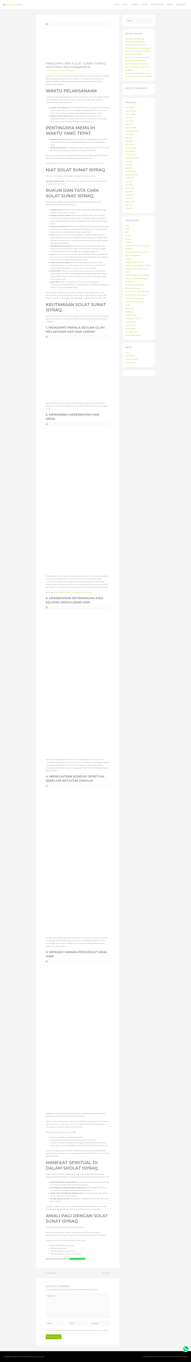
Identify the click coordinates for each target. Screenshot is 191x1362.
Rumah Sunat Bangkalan (134, 285)
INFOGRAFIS (181, 4)
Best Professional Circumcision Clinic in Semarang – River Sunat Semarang (137, 67)
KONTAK (170, 4)
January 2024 (130, 151)
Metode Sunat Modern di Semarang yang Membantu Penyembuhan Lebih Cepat (136, 42)
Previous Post (49, 1273)
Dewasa (128, 236)
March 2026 (129, 108)
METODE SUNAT (157, 4)
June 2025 (129, 121)
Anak (127, 226)
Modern (128, 259)
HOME (116, 4)
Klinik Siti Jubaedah (132, 255)
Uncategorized (131, 332)
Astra (186, 1357)
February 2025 (130, 128)
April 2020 (129, 198)
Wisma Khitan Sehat (133, 335)
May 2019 (128, 205)
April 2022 (129, 168)
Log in (127, 352)
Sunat (127, 305)
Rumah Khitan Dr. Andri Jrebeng (137, 275)
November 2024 (131, 131)
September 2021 (131, 175)
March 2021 (129, 188)
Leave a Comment (53, 70)
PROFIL (125, 4)
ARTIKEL (144, 4)
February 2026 (130, 111)
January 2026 (130, 114)
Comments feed (131, 359)
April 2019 (129, 208)
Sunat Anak (129, 308)
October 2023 (130, 155)
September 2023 (131, 158)
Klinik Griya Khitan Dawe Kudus (137, 252)
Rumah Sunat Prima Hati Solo (136, 295)
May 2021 (128, 181)
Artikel (63, 70)
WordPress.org (130, 362)
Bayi (127, 232)
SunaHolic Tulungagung (134, 302)
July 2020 (129, 191)
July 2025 (128, 118)
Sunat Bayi (129, 312)
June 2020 (129, 195)
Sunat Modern (130, 325)
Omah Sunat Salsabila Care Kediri (137, 265)
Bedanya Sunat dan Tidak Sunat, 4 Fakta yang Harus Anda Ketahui (79, 163)
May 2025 (129, 124)
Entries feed (129, 356)
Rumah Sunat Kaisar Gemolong (137, 292)
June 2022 (129, 165)
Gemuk (128, 239)
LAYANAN (134, 4)
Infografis (128, 242)
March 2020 (129, 202)
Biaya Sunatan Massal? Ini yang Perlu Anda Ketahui (73, 592)
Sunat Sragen (130, 329)
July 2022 (128, 161)
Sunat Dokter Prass (132, 318)
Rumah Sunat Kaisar (133, 288)
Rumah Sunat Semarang (134, 298)
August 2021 (129, 178)
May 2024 (129, 138)
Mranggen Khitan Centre (134, 262)
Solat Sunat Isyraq (56, 76)
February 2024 (130, 148)
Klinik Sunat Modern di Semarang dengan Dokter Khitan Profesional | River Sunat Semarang (138, 51)
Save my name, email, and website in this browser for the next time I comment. (78, 1330)
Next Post (107, 1273)
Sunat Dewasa (130, 315)
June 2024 (129, 134)
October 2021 (130, 171)
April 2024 (129, 141)
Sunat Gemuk (130, 322)
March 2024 (129, 144)
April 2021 (129, 185)
